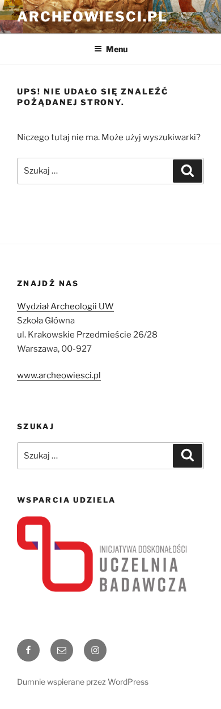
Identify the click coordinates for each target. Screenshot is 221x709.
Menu (117, 49)
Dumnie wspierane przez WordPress (82, 681)
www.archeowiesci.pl (59, 375)
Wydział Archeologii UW (65, 306)
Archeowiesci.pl (92, 16)
